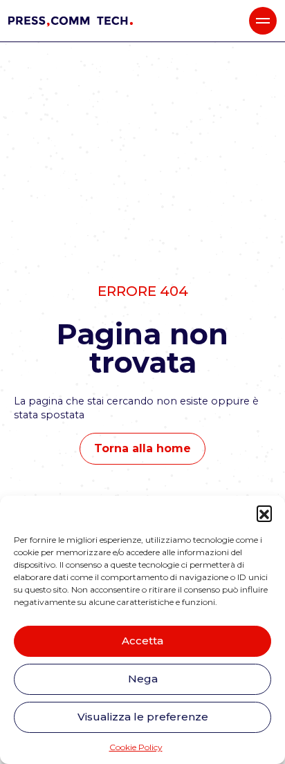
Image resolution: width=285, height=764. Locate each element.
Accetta (142, 640)
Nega (143, 678)
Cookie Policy (136, 747)
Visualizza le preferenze (142, 716)
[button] (264, 513)
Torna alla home (142, 448)
